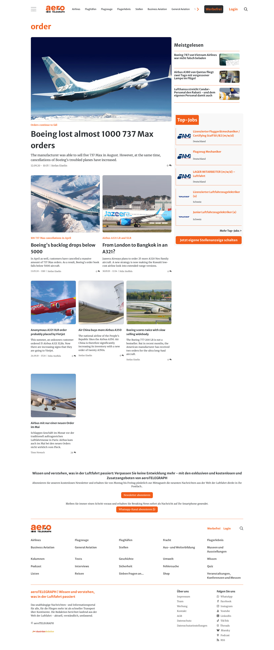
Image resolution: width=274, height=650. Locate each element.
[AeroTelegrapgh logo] (41, 528)
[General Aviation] (93, 550)
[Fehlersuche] (181, 566)
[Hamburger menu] (33, 9)
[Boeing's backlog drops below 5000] (65, 224)
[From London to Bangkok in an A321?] (137, 224)
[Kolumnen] (49, 559)
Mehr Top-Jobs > (231, 230)
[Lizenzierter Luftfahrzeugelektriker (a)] (209, 197)
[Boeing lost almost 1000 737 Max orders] (101, 102)
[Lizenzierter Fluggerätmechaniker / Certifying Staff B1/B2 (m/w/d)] (209, 136)
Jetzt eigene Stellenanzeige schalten (209, 240)
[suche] (245, 9)
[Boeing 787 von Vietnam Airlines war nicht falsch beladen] (207, 59)
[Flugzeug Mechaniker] (209, 156)
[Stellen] (137, 550)
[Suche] (241, 528)
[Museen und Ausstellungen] (225, 550)
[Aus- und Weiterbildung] (181, 550)
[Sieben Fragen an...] (137, 576)
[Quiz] (225, 566)
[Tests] (93, 559)
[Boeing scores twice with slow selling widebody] (149, 321)
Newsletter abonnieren (137, 495)
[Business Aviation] (49, 550)
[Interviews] (93, 566)
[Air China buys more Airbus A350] (101, 319)
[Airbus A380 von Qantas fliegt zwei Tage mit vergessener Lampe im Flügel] (207, 76)
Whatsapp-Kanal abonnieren (135, 509)
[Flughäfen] (137, 540)
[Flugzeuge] (93, 540)
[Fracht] (181, 540)
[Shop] (181, 576)
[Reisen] (93, 576)
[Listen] (49, 576)
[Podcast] (49, 566)
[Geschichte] (137, 559)
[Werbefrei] (213, 529)
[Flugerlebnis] (225, 540)
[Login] (227, 529)
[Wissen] (225, 559)
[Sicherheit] (137, 566)
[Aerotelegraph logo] (55, 9)
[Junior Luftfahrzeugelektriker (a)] (209, 217)
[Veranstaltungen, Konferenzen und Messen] (225, 576)
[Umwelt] (181, 559)
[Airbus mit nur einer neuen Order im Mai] (53, 414)
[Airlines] (49, 540)
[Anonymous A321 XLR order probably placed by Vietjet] (53, 319)
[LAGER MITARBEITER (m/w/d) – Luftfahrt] (209, 176)
